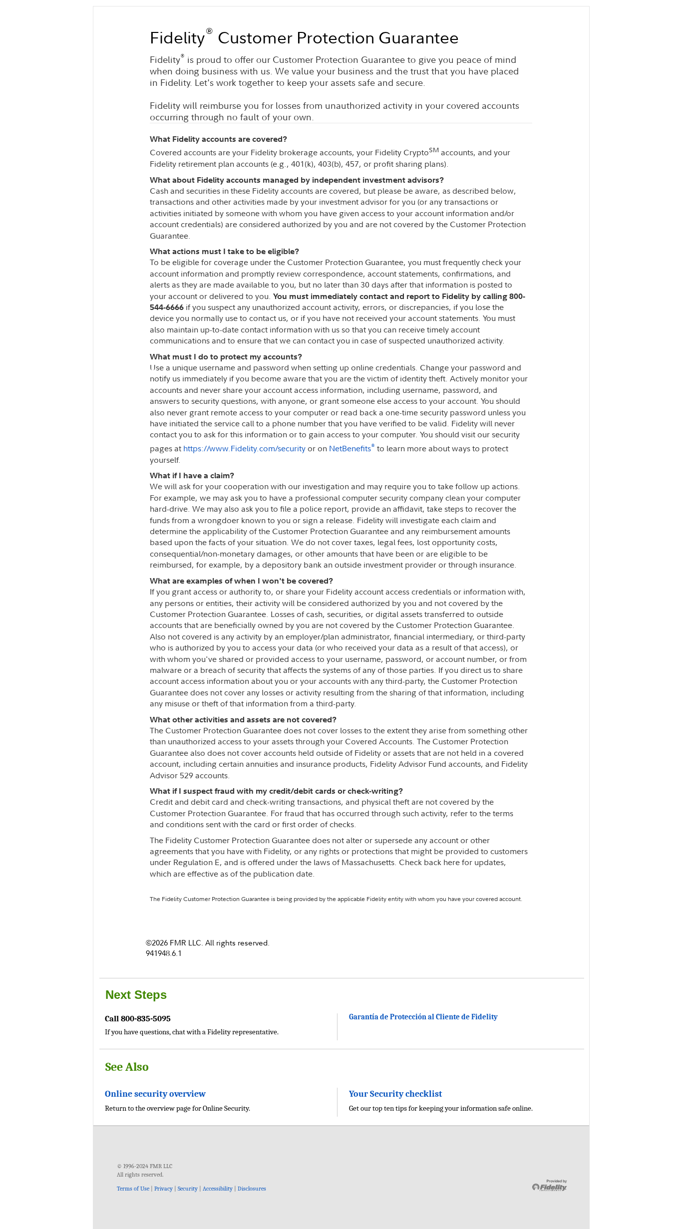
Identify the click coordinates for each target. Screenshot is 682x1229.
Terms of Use (133, 1188)
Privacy (163, 1188)
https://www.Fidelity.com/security (244, 448)
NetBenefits (352, 448)
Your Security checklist (395, 1094)
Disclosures (252, 1188)
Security (188, 1188)
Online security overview (155, 1094)
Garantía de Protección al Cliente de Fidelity (423, 1017)
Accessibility (218, 1188)
